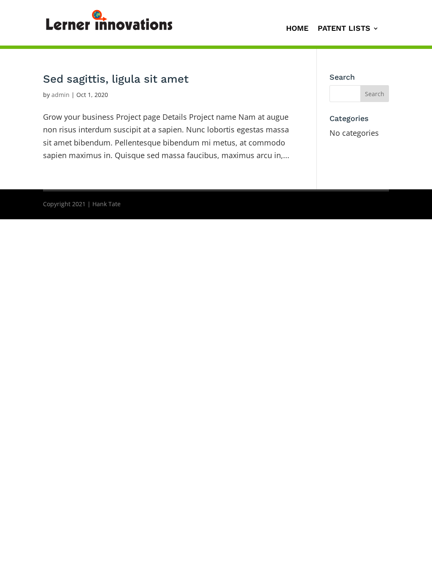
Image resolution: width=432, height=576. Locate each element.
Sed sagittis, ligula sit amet (116, 79)
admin (60, 95)
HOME (297, 28)
